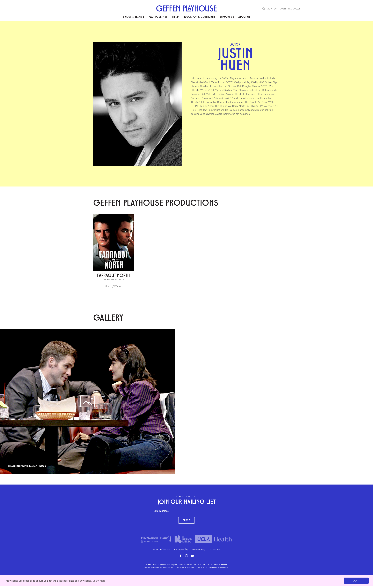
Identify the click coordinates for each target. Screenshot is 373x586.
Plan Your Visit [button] (158, 16)
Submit (186, 520)
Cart (276, 9)
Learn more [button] (99, 580)
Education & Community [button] (199, 16)
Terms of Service (162, 549)
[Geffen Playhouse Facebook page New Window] (180, 555)
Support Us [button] (227, 16)
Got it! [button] (356, 580)
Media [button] (175, 16)
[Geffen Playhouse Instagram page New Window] (186, 555)
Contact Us (214, 549)
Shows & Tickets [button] (133, 16)
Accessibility (198, 549)
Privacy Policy (181, 549)
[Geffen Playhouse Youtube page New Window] (192, 555)
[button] (263, 8)
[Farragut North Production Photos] (87, 401)
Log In (269, 9)
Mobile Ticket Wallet (290, 9)
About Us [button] (244, 16)
